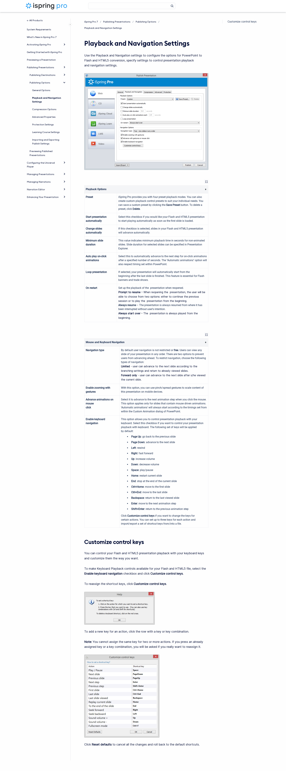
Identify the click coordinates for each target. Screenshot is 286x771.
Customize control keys (242, 21)
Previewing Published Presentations (40, 153)
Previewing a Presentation (41, 59)
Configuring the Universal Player (41, 164)
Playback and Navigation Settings (46, 99)
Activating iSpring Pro (39, 44)
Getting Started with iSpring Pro (44, 52)
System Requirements (39, 29)
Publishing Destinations (42, 75)
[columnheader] (146, 189)
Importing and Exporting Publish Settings (45, 141)
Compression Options (44, 109)
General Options (41, 90)
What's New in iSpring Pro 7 (42, 37)
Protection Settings (43, 124)
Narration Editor (36, 189)
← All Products (35, 20)
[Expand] (64, 44)
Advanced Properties (44, 116)
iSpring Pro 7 (91, 21)
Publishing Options (39, 82)
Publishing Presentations (40, 67)
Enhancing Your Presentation (43, 197)
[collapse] (64, 82)
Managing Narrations (39, 181)
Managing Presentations (40, 174)
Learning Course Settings (46, 132)
